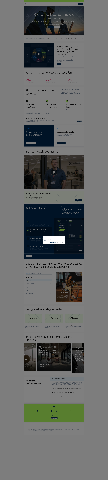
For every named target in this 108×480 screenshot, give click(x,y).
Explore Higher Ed (53, 242)
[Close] (63, 236)
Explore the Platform (60, 242)
